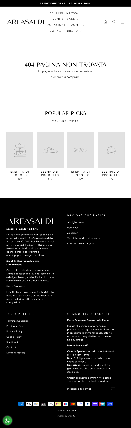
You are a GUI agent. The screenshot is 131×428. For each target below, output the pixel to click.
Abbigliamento (75, 222)
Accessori (72, 232)
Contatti (11, 347)
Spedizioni (12, 342)
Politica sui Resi (14, 326)
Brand (73, 30)
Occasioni (56, 24)
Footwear (72, 227)
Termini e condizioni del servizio (85, 238)
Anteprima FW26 (64, 12)
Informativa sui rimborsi (80, 243)
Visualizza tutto (65, 121)
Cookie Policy (14, 336)
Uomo (76, 24)
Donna (56, 30)
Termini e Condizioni (17, 320)
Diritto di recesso (15, 352)
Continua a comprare (65, 77)
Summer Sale (64, 18)
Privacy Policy (14, 331)
